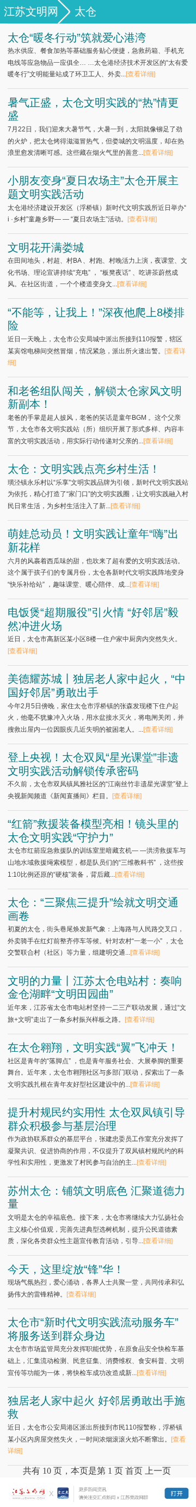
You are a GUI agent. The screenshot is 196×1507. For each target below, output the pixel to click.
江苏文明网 (31, 11)
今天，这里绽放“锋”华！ (66, 1269)
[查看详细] (140, 74)
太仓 (85, 11)
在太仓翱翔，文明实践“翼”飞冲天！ (93, 1047)
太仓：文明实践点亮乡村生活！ (84, 469)
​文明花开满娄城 (46, 248)
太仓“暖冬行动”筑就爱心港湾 (77, 38)
